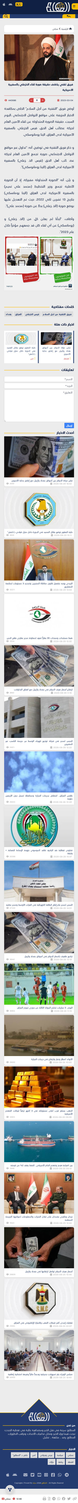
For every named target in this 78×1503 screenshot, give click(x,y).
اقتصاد (70, 1461)
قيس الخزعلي (32, 314)
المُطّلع (44, 1483)
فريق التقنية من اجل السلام (57, 314)
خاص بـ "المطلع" (20, 1455)
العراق (18, 314)
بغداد (8, 314)
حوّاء (52, 1461)
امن (34, 1455)
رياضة (60, 1461)
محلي (55, 28)
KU (19, 4)
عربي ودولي (46, 1455)
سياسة (60, 1455)
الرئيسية (65, 28)
